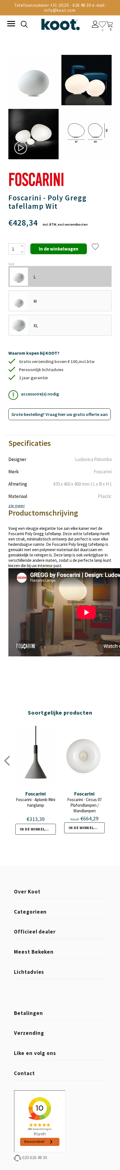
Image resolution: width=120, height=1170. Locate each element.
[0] (102, 24)
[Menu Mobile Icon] (10, 24)
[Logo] (60, 23)
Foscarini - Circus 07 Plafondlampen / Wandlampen (84, 805)
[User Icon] (95, 25)
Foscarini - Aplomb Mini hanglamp (35, 802)
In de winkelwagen (38, 829)
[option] (33, 107)
